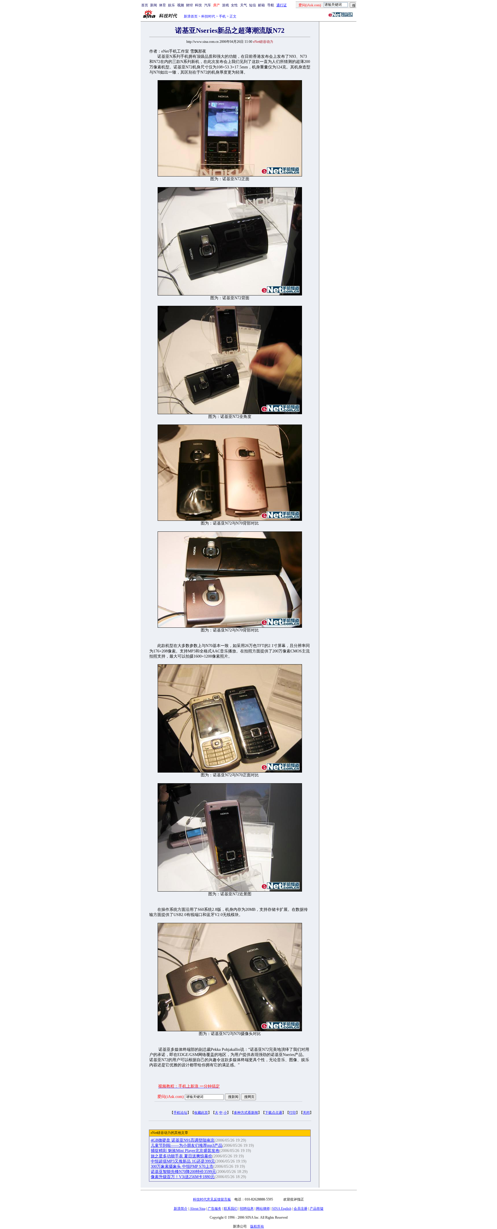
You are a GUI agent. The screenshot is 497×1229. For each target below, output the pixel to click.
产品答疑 (317, 1209)
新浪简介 (181, 1209)
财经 (189, 5)
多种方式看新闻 (246, 1113)
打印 (292, 1113)
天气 (243, 5)
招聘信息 (247, 1209)
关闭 (306, 1113)
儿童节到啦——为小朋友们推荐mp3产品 (186, 1145)
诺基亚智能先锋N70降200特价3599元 (183, 1172)
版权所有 (257, 1226)
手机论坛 (180, 1113)
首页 (144, 5)
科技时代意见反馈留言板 (212, 1199)
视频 (180, 5)
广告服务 (214, 1209)
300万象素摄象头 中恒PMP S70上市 (182, 1166)
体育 (162, 5)
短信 (252, 5)
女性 (234, 5)
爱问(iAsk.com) (170, 1096)
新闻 (153, 5)
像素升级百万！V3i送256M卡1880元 (183, 1177)
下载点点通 (273, 1113)
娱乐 (171, 5)
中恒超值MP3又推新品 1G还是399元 (183, 1161)
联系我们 (231, 1209)
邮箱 (261, 5)
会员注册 (300, 1209)
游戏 (225, 5)
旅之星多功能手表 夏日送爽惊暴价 (181, 1156)
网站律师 (263, 1209)
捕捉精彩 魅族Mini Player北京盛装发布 (185, 1151)
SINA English (281, 1209)
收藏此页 (201, 1113)
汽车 (207, 5)
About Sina (197, 1209)
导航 (270, 5)
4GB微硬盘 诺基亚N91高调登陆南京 (183, 1140)
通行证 (281, 5)
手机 (222, 16)
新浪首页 (191, 16)
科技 (198, 5)
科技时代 (208, 16)
